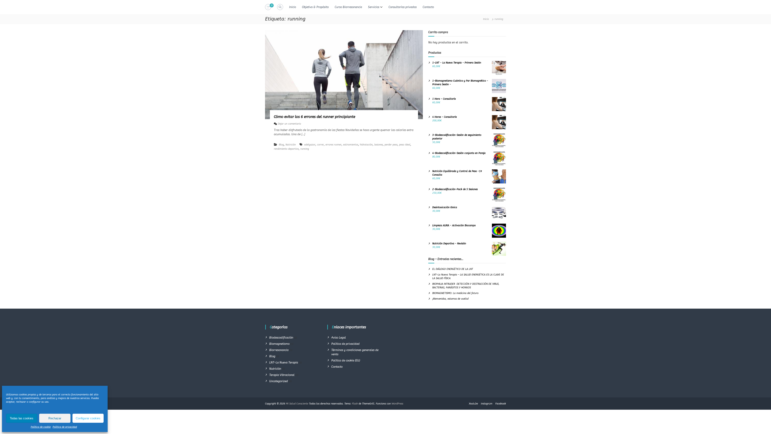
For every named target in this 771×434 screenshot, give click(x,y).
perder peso (391, 144)
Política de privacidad (65, 427)
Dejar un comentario (289, 123)
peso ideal (404, 144)
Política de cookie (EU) (345, 360)
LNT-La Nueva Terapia (283, 362)
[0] (268, 7)
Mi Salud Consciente (297, 403)
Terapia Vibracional (282, 375)
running (304, 148)
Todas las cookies (21, 418)
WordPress (397, 403)
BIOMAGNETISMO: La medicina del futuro (455, 293)
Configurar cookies (88, 418)
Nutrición (291, 144)
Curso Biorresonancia (348, 7)
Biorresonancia (279, 350)
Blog (281, 144)
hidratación (366, 144)
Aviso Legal (338, 337)
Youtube (473, 403)
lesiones (378, 144)
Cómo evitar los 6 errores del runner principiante (314, 117)
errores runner (333, 144)
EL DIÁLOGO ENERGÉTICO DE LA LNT (452, 269)
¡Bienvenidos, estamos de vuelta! (450, 298)
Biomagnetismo (279, 344)
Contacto (428, 7)
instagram (486, 403)
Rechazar (54, 418)
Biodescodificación (281, 337)
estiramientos (350, 144)
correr (320, 144)
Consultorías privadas (403, 7)
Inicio (292, 7)
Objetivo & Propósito (315, 7)
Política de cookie (41, 427)
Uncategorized (278, 381)
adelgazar (309, 144)
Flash (355, 403)
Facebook (500, 403)
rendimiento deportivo (286, 148)
